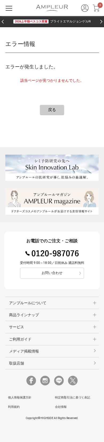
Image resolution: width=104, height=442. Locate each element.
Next (101, 21)
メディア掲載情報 (24, 351)
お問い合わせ (52, 273)
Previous (2, 21)
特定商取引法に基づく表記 (72, 397)
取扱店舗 (16, 363)
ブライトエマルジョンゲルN (52, 21)
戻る (52, 109)
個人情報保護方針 (19, 397)
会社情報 (61, 407)
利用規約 (14, 407)
